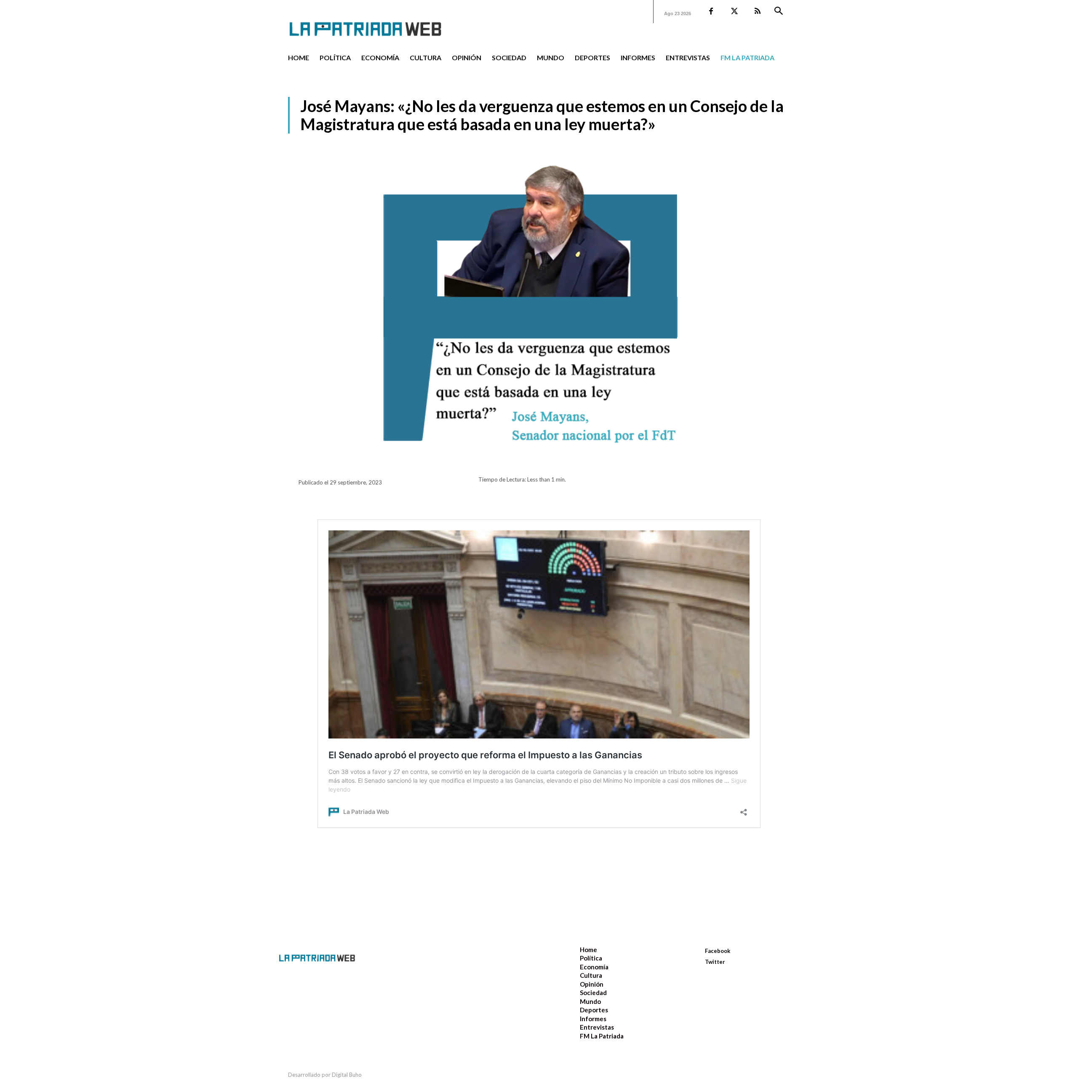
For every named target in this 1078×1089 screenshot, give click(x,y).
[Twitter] (734, 11)
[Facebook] (711, 11)
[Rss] (757, 11)
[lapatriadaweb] (378, 22)
